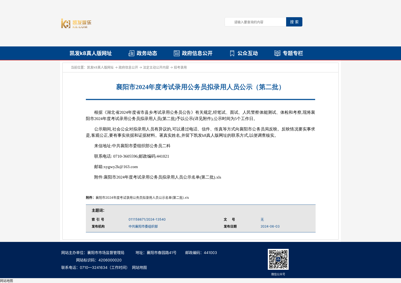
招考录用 (180, 67)
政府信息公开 (197, 53)
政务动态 (147, 53)
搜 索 (294, 22)
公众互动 (247, 53)
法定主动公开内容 (156, 67)
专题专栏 (293, 53)
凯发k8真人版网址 (91, 53)
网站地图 (139, 267)
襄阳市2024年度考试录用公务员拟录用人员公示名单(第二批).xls (142, 197)
